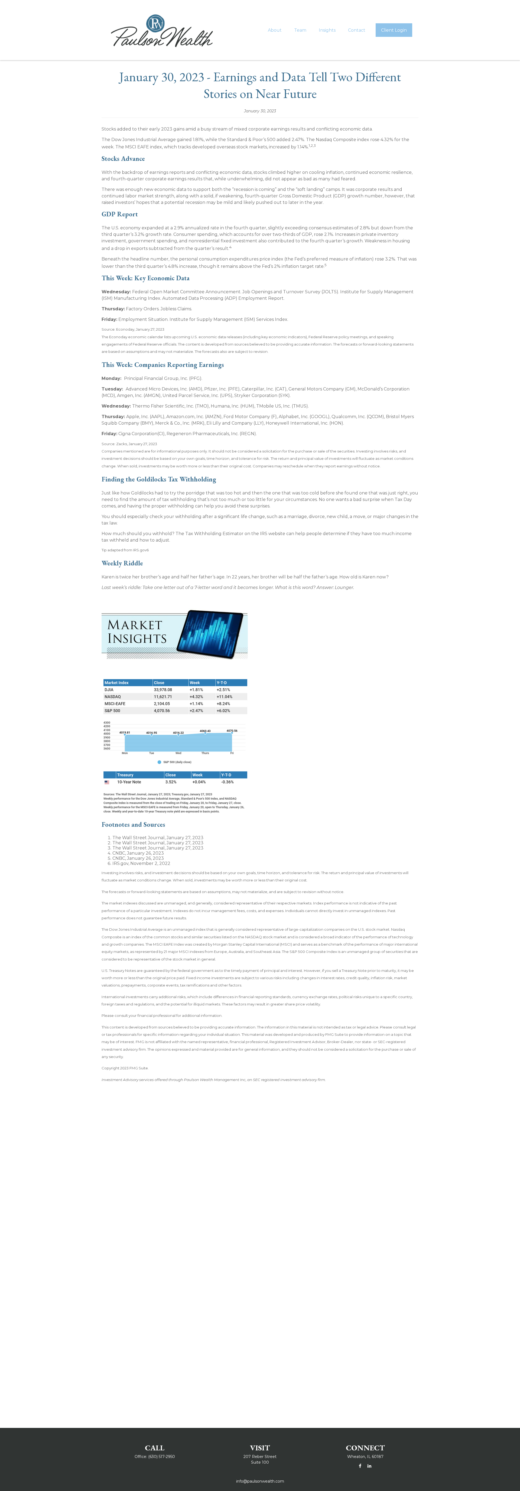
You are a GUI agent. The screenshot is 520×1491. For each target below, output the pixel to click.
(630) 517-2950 (161, 1456)
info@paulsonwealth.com (260, 1481)
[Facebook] (360, 1466)
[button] (275, 30)
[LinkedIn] (369, 1466)
